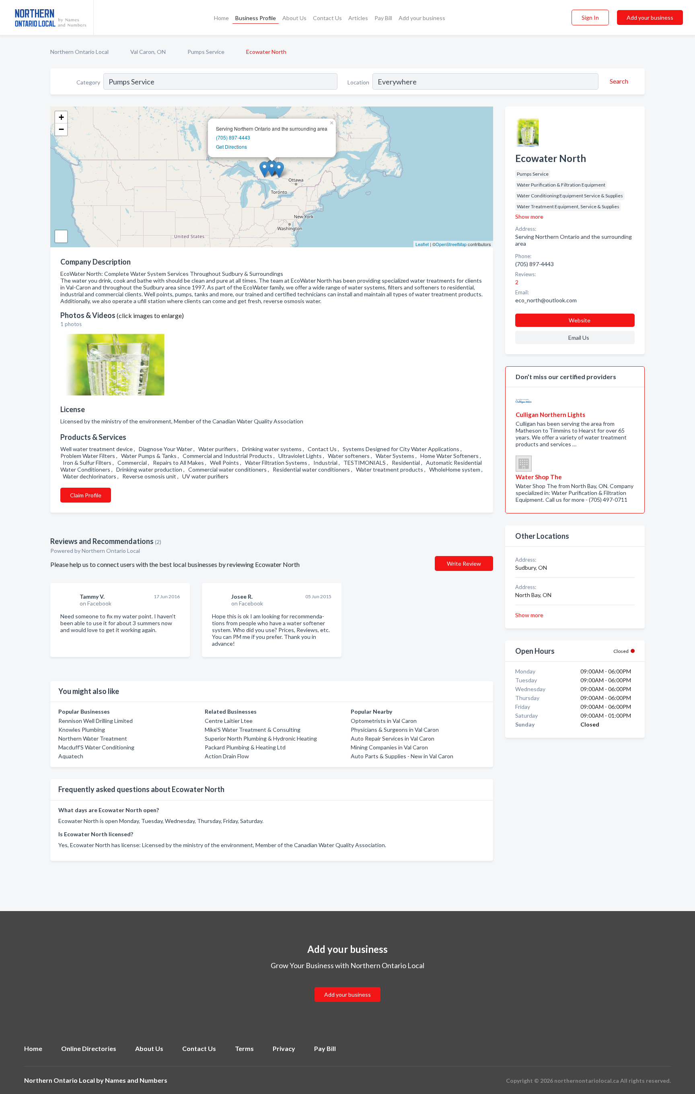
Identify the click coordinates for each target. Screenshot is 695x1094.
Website (579, 320)
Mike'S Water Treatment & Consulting (252, 729)
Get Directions (231, 146)
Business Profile (255, 17)
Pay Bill (383, 17)
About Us (294, 17)
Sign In (590, 17)
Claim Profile (85, 495)
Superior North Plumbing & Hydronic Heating (261, 738)
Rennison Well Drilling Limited (95, 720)
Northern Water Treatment (92, 738)
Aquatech (70, 756)
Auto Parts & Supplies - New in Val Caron (402, 756)
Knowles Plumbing (81, 729)
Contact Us (327, 17)
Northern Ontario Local (79, 51)
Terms (244, 1048)
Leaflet (422, 244)
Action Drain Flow (227, 756)
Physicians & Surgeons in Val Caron (395, 729)
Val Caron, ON (148, 51)
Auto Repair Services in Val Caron (392, 738)
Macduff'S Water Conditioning (96, 747)
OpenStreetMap (451, 244)
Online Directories (88, 1048)
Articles (358, 17)
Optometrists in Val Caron (384, 720)
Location (358, 82)
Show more (529, 216)
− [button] (61, 129)
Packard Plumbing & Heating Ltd (245, 747)
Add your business (422, 17)
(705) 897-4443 (233, 137)
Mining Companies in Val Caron (389, 747)
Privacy (284, 1048)
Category (88, 82)
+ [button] (61, 117)
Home (221, 17)
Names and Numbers (136, 1080)
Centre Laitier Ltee (229, 720)
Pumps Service (205, 51)
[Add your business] (347, 985)
